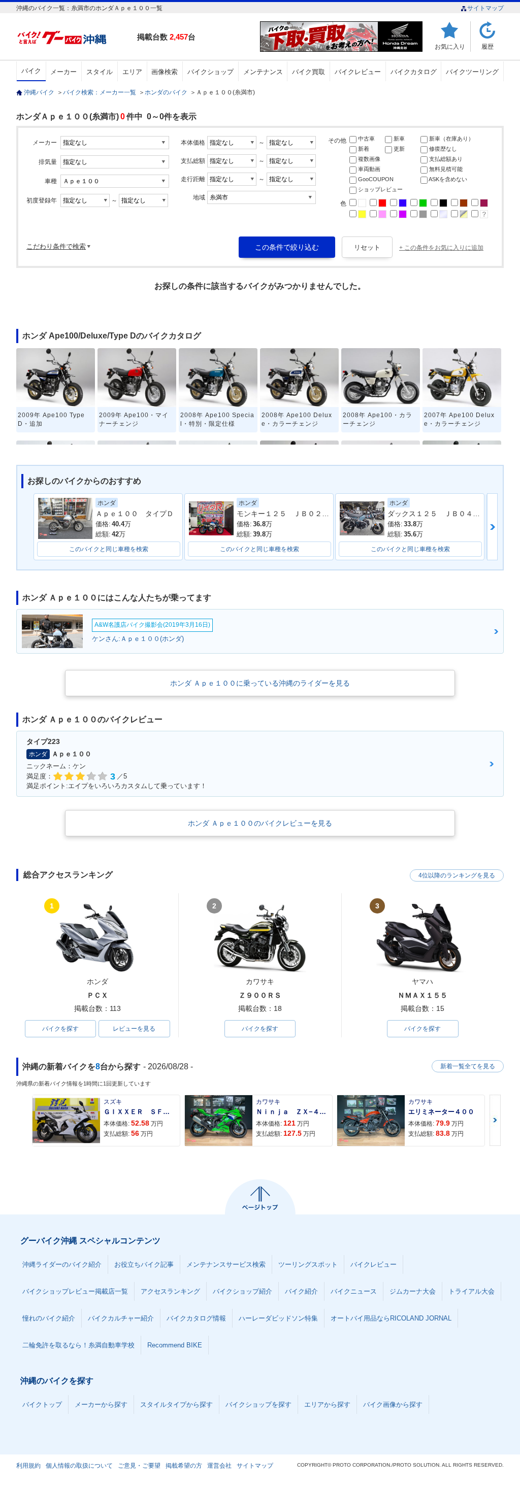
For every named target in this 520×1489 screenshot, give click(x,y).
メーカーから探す (101, 1404)
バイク (31, 71)
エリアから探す (327, 1404)
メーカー (63, 72)
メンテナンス (263, 72)
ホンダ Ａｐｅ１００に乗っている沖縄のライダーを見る (260, 683)
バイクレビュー (358, 72)
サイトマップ (485, 8)
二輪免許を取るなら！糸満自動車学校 (78, 1345)
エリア (132, 72)
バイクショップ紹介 (242, 1291)
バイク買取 (308, 72)
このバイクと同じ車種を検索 (108, 549)
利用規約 (28, 1465)
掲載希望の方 (184, 1465)
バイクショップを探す (258, 1404)
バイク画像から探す (392, 1404)
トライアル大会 (471, 1291)
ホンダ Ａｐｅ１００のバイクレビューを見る (260, 823)
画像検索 (164, 72)
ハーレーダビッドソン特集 (278, 1318)
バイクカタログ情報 (196, 1318)
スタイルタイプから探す (176, 1404)
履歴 (487, 46)
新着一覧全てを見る (467, 1066)
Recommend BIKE (174, 1345)
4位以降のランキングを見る (456, 875)
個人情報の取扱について (79, 1465)
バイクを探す (60, 1028)
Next (495, 1120)
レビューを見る (134, 1028)
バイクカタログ (414, 72)
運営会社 (219, 1465)
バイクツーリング (472, 72)
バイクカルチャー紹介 (121, 1318)
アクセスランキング (170, 1291)
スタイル (99, 72)
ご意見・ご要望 (139, 1465)
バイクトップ (42, 1404)
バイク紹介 (301, 1291)
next (492, 526)
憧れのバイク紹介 (48, 1318)
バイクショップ (210, 72)
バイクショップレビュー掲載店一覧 (75, 1291)
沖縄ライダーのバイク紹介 (62, 1264)
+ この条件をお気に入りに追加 (441, 247)
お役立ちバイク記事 (144, 1264)
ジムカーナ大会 (412, 1291)
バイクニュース (354, 1291)
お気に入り (450, 46)
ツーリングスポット (308, 1264)
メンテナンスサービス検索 (226, 1264)
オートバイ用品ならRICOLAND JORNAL (391, 1318)
